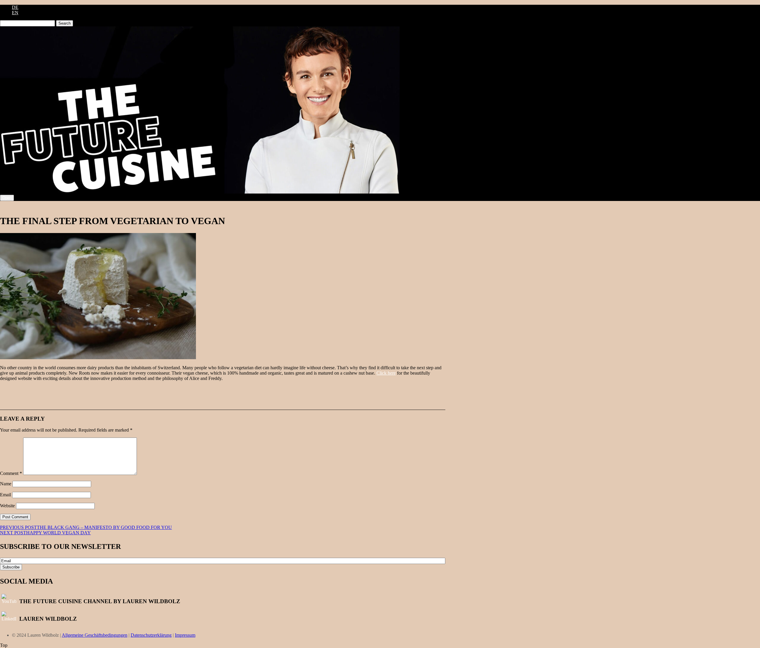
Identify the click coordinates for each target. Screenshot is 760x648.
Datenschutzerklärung (151, 635)
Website (7, 505)
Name (5, 483)
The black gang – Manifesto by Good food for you (86, 527)
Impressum (185, 635)
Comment (11, 473)
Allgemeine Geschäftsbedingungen (94, 635)
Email (5, 494)
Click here (386, 373)
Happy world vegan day (45, 532)
